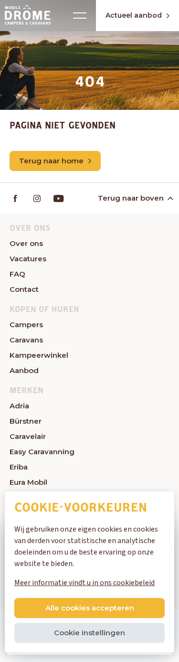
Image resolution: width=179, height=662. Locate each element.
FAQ (17, 273)
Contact (24, 289)
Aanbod (24, 370)
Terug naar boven (131, 198)
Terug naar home (51, 160)
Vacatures (28, 258)
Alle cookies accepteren (89, 607)
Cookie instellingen (89, 632)
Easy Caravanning (42, 451)
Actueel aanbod (133, 15)
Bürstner (26, 421)
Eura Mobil (28, 482)
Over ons (26, 243)
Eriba (19, 466)
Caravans (26, 339)
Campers (26, 324)
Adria (19, 405)
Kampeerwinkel (39, 355)
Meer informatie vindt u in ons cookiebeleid (84, 582)
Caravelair (28, 436)
